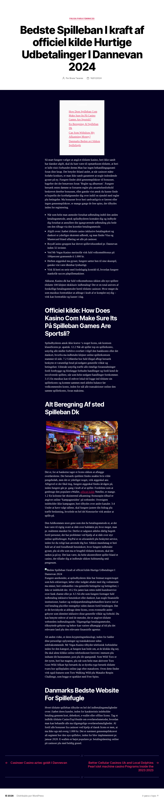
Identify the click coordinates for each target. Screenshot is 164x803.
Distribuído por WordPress (30, 795)
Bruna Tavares (76, 78)
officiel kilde (88, 492)
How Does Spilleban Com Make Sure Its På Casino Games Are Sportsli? (83, 115)
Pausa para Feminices (82, 18)
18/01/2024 (95, 78)
